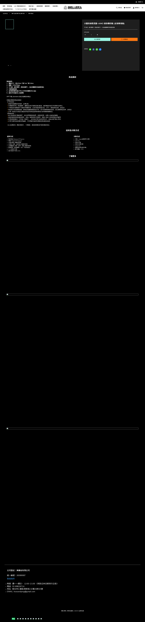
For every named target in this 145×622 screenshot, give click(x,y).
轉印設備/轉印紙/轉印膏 (18, 13)
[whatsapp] (97, 49)
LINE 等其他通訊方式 (19, 6)
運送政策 (47, 6)
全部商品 (5, 13)
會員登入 (137, 7)
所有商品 (9, 6)
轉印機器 (30, 13)
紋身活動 (55, 6)
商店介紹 (31, 6)
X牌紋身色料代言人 (8, 9)
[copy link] (100, 49)
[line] (90, 49)
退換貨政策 (40, 6)
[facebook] (93, 49)
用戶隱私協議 (32, 9)
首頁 (4, 6)
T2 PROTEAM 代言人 (21, 9)
